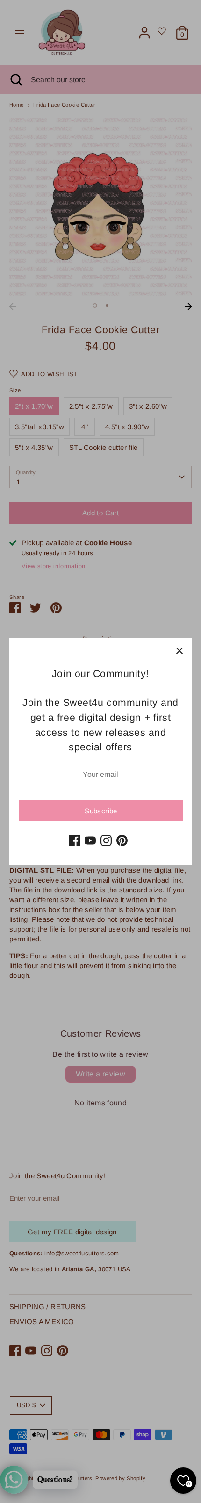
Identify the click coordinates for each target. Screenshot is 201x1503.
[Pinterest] (122, 840)
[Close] (179, 650)
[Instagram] (106, 840)
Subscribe (101, 811)
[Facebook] (74, 840)
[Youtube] (90, 840)
